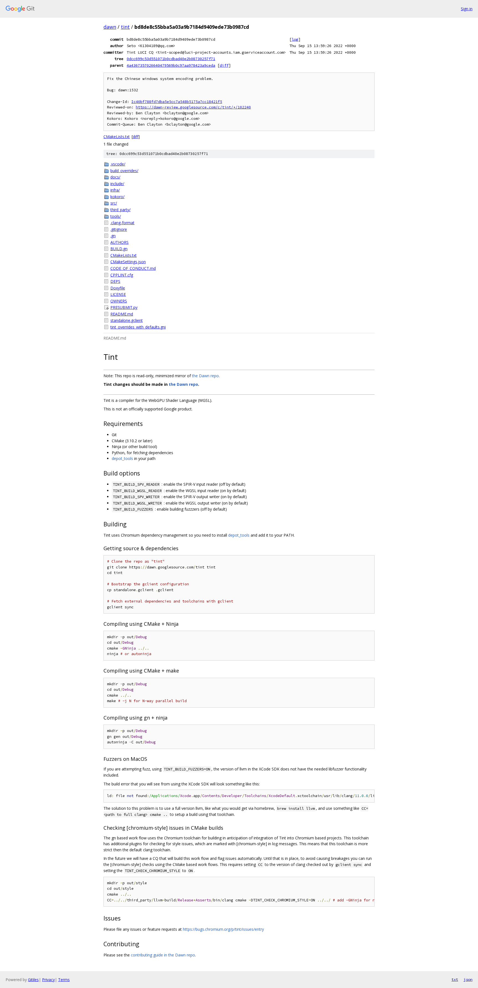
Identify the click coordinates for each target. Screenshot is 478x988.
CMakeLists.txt (116, 136)
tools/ (115, 216)
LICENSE (118, 294)
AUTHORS (119, 242)
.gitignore (118, 229)
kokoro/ (117, 196)
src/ (113, 203)
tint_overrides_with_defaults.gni (138, 327)
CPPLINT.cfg (121, 275)
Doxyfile (117, 288)
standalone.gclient (126, 320)
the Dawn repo (205, 375)
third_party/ (120, 209)
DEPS (115, 281)
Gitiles (33, 979)
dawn (109, 27)
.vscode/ (117, 164)
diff (224, 65)
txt (454, 979)
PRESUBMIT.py (123, 307)
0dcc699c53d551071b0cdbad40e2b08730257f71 (171, 58)
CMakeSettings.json (128, 261)
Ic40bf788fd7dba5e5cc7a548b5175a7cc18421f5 (176, 101)
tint (125, 27)
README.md (121, 314)
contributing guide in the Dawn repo (163, 955)
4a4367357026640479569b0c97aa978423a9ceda (171, 65)
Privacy (48, 979)
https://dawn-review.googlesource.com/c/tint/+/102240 (193, 107)
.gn (113, 235)
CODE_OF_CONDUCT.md (133, 268)
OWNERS (118, 301)
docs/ (115, 177)
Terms (64, 979)
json (468, 979)
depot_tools (122, 458)
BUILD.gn (119, 248)
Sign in (466, 8)
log (295, 39)
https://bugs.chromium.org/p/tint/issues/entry (223, 929)
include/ (117, 183)
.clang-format (122, 222)
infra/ (115, 190)
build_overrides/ (124, 170)
